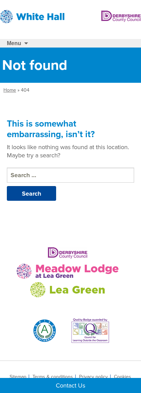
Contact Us (70, 385)
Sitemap (18, 377)
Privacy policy (93, 377)
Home (9, 90)
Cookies (122, 377)
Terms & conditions (53, 377)
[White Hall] (32, 16)
